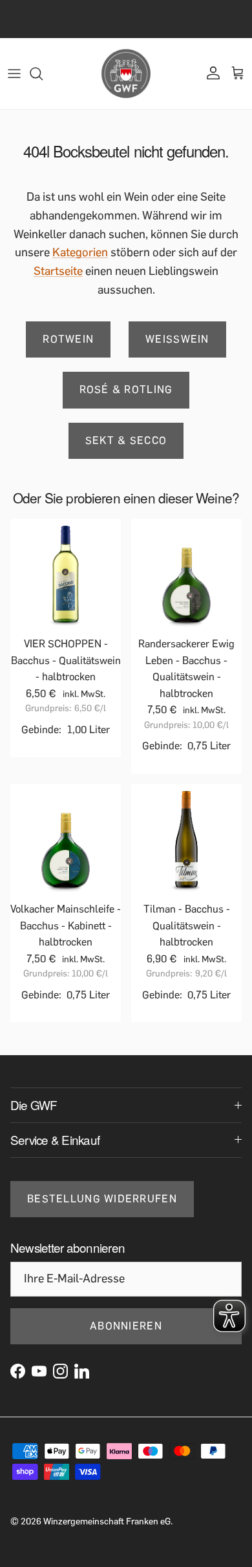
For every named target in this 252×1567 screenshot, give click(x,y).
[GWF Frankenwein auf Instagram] (60, 1371)
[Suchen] (42, 73)
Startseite (58, 271)
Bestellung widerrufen (102, 1199)
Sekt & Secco (126, 440)
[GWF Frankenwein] (126, 74)
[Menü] (14, 73)
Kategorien (80, 252)
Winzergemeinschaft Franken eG (107, 1521)
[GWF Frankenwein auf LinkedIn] (81, 1371)
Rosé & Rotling (126, 389)
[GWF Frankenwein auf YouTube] (39, 1371)
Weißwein (177, 339)
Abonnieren (126, 1326)
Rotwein (68, 339)
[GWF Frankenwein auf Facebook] (17, 1371)
